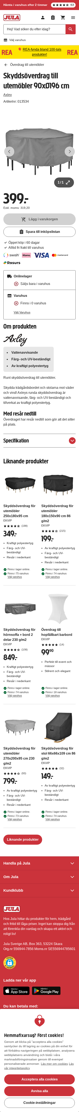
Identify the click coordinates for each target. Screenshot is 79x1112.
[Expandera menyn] (73, 18)
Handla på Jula (16, 863)
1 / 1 (61, 182)
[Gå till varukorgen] (63, 18)
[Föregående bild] (9, 152)
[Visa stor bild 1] (39, 151)
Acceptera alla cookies (39, 1079)
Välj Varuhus (22, 312)
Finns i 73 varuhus (18, 818)
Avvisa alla (39, 1091)
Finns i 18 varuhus (56, 694)
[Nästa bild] (70, 152)
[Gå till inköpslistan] (53, 18)
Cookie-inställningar (39, 1102)
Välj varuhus (17, 40)
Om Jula (10, 877)
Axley (7, 95)
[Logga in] (43, 18)
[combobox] (39, 29)
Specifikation (16, 440)
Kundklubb (13, 890)
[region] (39, 1060)
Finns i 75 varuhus (18, 575)
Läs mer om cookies (54, 1063)
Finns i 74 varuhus (56, 575)
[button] (9, 962)
